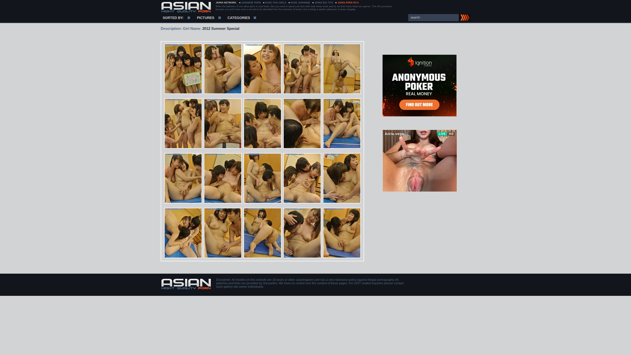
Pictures (205, 18)
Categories (239, 18)
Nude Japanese (300, 2)
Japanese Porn (251, 2)
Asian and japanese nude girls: (186, 7)
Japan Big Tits (324, 2)
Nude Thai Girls (275, 2)
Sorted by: (173, 18)
